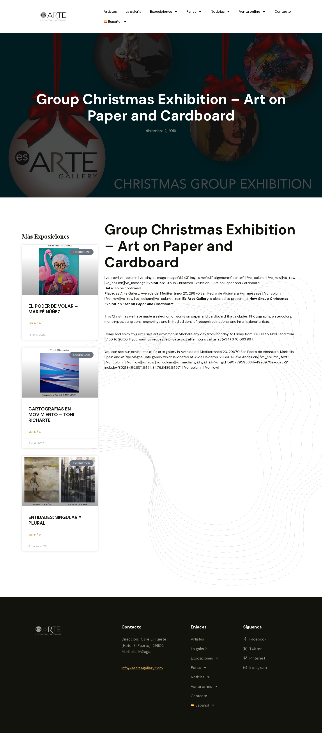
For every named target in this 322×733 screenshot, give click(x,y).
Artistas (110, 11)
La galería (133, 11)
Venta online (249, 11)
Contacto (282, 11)
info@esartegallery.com (142, 668)
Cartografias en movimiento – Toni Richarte (51, 414)
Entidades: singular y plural (54, 520)
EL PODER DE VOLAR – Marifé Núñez (53, 309)
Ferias (191, 11)
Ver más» (34, 323)
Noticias (218, 11)
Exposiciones (161, 11)
